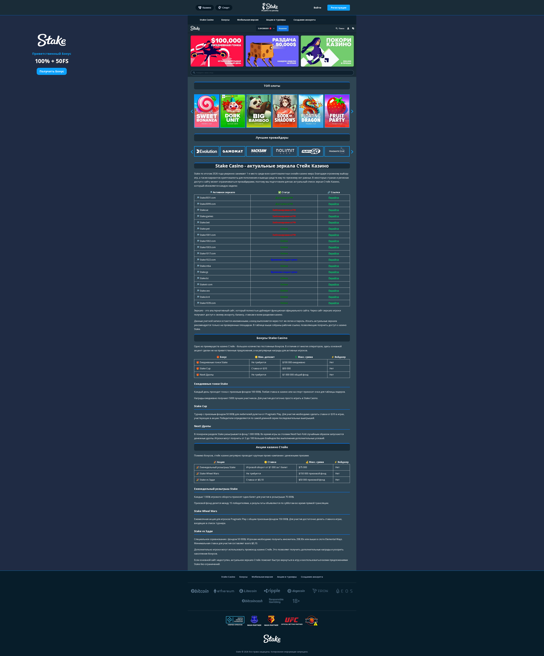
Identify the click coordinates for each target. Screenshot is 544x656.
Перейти (334, 197)
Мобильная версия (247, 19)
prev (192, 111)
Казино (207, 7)
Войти (317, 7)
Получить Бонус (52, 71)
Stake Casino (207, 19)
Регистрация (338, 7)
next (351, 111)
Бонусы (225, 19)
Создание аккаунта (304, 19)
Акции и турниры (276, 19)
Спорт (226, 7)
